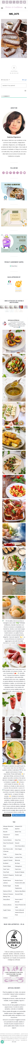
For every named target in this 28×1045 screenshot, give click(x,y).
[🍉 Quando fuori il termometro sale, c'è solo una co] (14, 656)
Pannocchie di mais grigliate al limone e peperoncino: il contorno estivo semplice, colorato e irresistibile (14, 1007)
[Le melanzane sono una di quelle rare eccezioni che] (14, 559)
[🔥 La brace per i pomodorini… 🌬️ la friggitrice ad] (14, 486)
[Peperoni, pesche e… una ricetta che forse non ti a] (14, 752)
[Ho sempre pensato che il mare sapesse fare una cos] (14, 583)
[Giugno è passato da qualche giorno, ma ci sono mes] (14, 776)
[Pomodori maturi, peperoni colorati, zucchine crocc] (14, 801)
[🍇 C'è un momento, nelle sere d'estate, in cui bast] (14, 510)
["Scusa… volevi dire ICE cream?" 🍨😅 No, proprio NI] (14, 607)
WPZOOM (14, 1041)
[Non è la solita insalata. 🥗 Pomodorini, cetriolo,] (14, 365)
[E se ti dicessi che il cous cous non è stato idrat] (14, 680)
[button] (2, 8)
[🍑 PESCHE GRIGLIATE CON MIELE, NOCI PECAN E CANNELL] (14, 341)
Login (25, 79)
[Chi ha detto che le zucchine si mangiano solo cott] (14, 631)
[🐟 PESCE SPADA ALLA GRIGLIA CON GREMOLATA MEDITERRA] (14, 462)
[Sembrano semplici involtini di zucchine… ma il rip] (14, 414)
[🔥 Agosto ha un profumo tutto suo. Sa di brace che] (14, 535)
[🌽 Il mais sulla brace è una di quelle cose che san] (14, 438)
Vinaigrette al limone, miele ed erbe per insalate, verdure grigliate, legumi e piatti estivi (14, 1000)
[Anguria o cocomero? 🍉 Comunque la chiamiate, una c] (14, 704)
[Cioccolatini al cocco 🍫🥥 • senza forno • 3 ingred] (14, 728)
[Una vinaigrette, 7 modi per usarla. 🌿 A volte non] (14, 390)
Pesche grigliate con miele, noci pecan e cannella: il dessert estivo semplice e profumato (14, 994)
